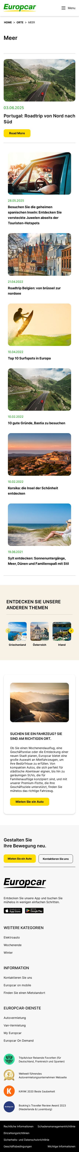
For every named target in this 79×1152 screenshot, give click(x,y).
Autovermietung (15, 1018)
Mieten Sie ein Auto (30, 801)
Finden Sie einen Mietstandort (24, 993)
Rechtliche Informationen (18, 1126)
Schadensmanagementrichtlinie (56, 1126)
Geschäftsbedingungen (18, 1146)
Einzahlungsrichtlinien (16, 1133)
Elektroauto (12, 937)
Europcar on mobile (17, 985)
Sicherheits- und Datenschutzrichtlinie (26, 1139)
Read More (17, 133)
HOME (8, 22)
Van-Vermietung (15, 1025)
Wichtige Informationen (61, 1146)
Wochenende (12, 945)
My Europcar (12, 1033)
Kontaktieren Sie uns (56, 858)
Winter (8, 952)
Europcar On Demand (19, 1040)
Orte (20, 22)
